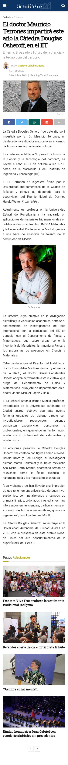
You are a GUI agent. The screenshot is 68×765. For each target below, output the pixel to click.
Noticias (18, 17)
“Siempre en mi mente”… (21, 689)
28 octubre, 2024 (18, 75)
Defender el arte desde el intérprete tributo (34, 647)
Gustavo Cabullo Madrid (31, 65)
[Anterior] (31, 749)
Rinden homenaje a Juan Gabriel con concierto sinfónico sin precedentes (29, 733)
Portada (7, 17)
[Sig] (37, 749)
